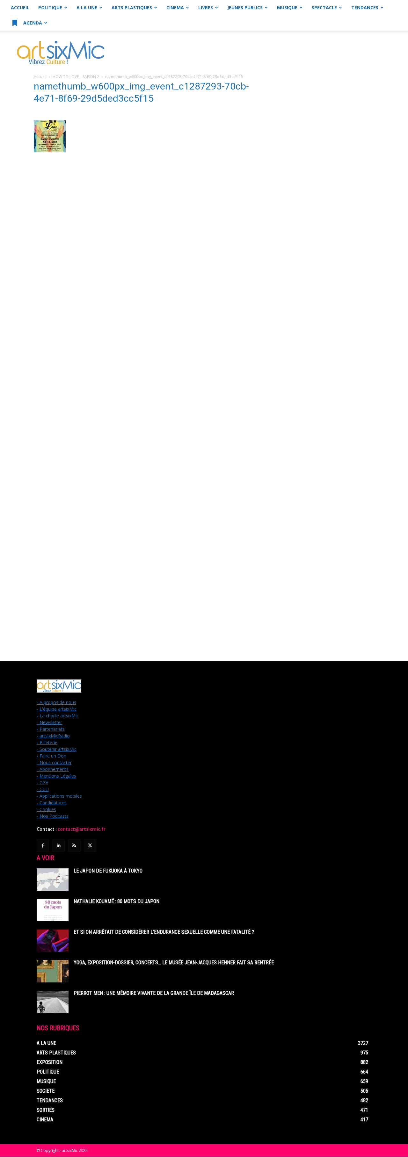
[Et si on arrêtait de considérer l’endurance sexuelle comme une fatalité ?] (53, 941)
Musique (287, 7)
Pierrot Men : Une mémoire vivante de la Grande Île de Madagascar (154, 993)
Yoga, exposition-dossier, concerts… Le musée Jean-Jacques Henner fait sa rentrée (174, 962)
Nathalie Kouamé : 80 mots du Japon (116, 901)
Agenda (32, 23)
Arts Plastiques (132, 7)
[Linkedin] (58, 845)
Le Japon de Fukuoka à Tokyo (108, 871)
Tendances (364, 7)
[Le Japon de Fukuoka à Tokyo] (53, 879)
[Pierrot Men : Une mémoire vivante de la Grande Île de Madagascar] (53, 1002)
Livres (205, 7)
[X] (90, 845)
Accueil (20, 7)
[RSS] (74, 845)
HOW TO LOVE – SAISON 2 (76, 76)
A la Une (86, 7)
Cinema (175, 7)
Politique (50, 7)
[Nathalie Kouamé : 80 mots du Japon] (53, 910)
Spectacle (324, 7)
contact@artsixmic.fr (82, 829)
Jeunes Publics (245, 7)
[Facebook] (43, 845)
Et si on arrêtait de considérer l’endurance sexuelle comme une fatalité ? (164, 932)
